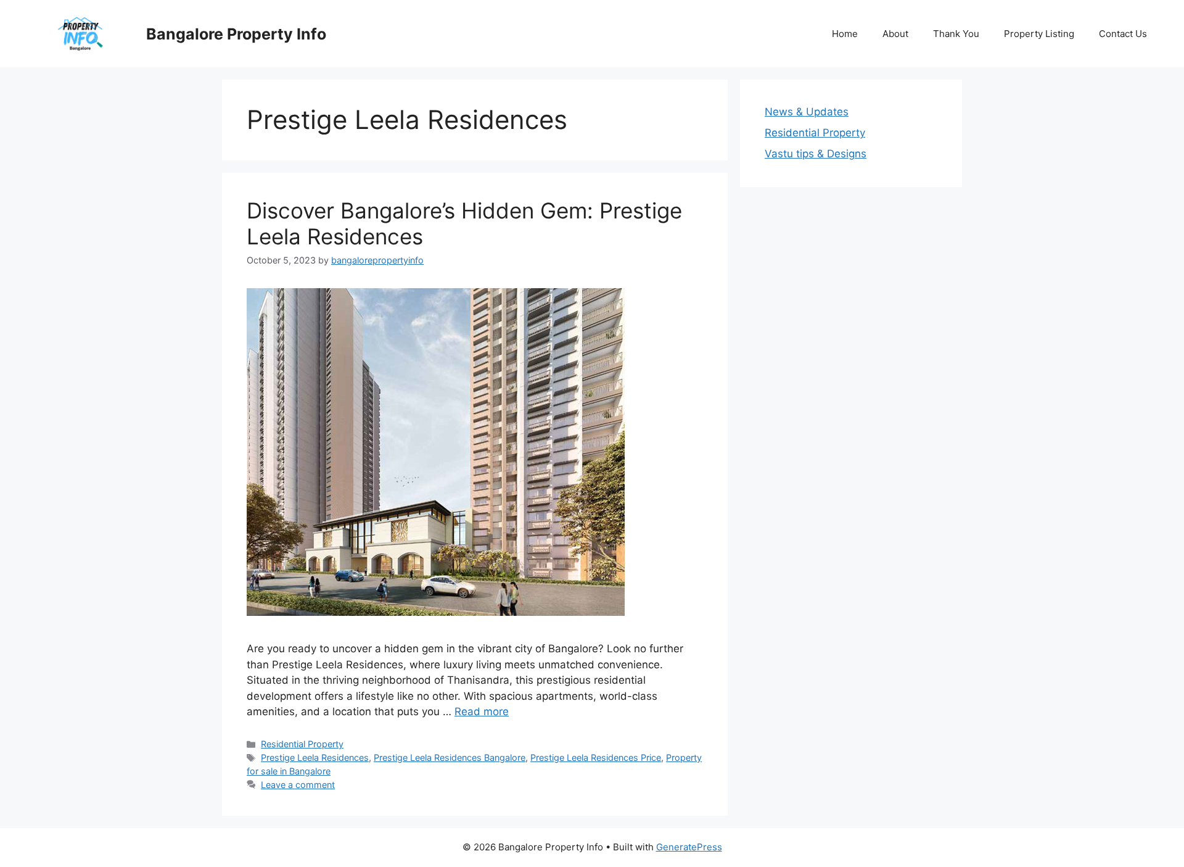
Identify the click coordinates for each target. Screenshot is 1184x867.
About (895, 33)
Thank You (956, 33)
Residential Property (302, 744)
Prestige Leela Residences (315, 757)
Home (845, 33)
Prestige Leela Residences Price (595, 757)
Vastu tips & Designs (815, 153)
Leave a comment (298, 784)
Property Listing (1039, 33)
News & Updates (807, 112)
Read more (481, 711)
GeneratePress (689, 847)
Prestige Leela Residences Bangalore (449, 757)
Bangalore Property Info (236, 34)
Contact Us (1123, 33)
